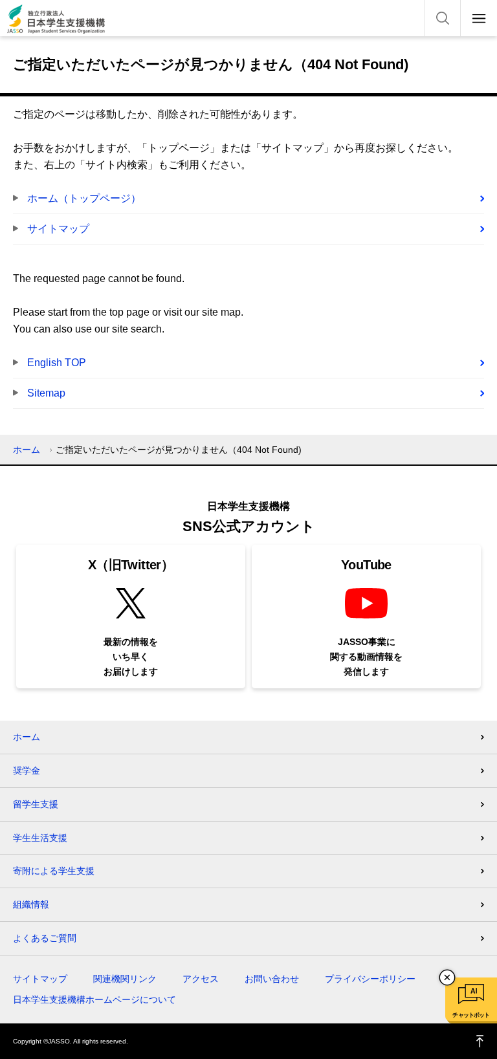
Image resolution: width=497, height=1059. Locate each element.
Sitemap (46, 393)
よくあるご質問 (44, 938)
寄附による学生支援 (53, 871)
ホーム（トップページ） (84, 198)
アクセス (200, 979)
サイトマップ (58, 228)
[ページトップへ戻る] (480, 1041)
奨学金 (26, 770)
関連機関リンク (125, 979)
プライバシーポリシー (370, 979)
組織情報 (31, 904)
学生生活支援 (40, 838)
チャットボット (470, 1015)
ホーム (26, 449)
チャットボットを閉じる (447, 977)
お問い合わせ (272, 979)
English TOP (56, 362)
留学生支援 (35, 804)
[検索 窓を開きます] (443, 18)
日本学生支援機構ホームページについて (94, 999)
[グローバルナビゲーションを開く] (479, 18)
